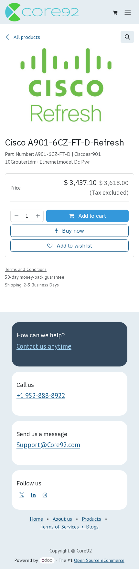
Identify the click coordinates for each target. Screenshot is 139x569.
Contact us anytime (43, 346)
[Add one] (38, 216)
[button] (127, 37)
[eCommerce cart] (114, 12)
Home (36, 519)
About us (62, 519)
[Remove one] (16, 216)
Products (91, 519)
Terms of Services (59, 526)
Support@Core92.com (48, 444)
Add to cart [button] (91, 216)
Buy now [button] (72, 230)
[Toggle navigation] (127, 12)
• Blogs (89, 526)
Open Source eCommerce (99, 560)
